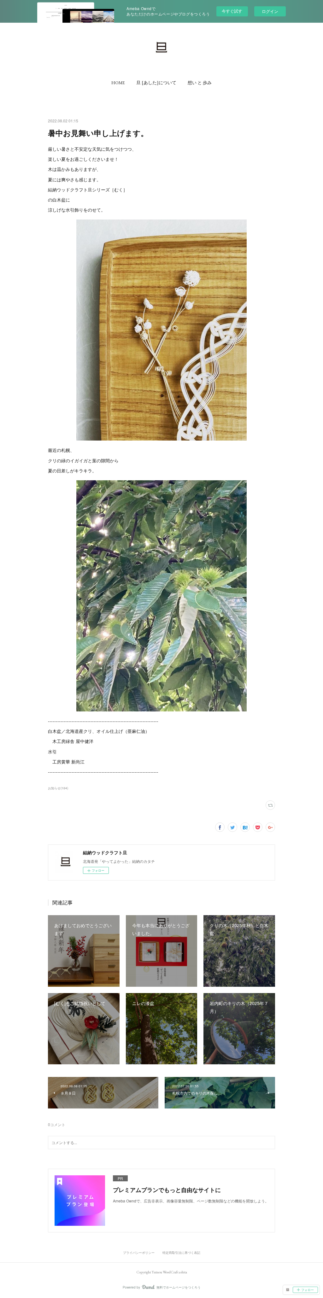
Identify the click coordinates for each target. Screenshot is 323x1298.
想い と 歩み (200, 82)
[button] (118, 82)
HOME (118, 82)
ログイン (270, 11)
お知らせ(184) (58, 788)
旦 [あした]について (156, 82)
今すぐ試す (232, 11)
